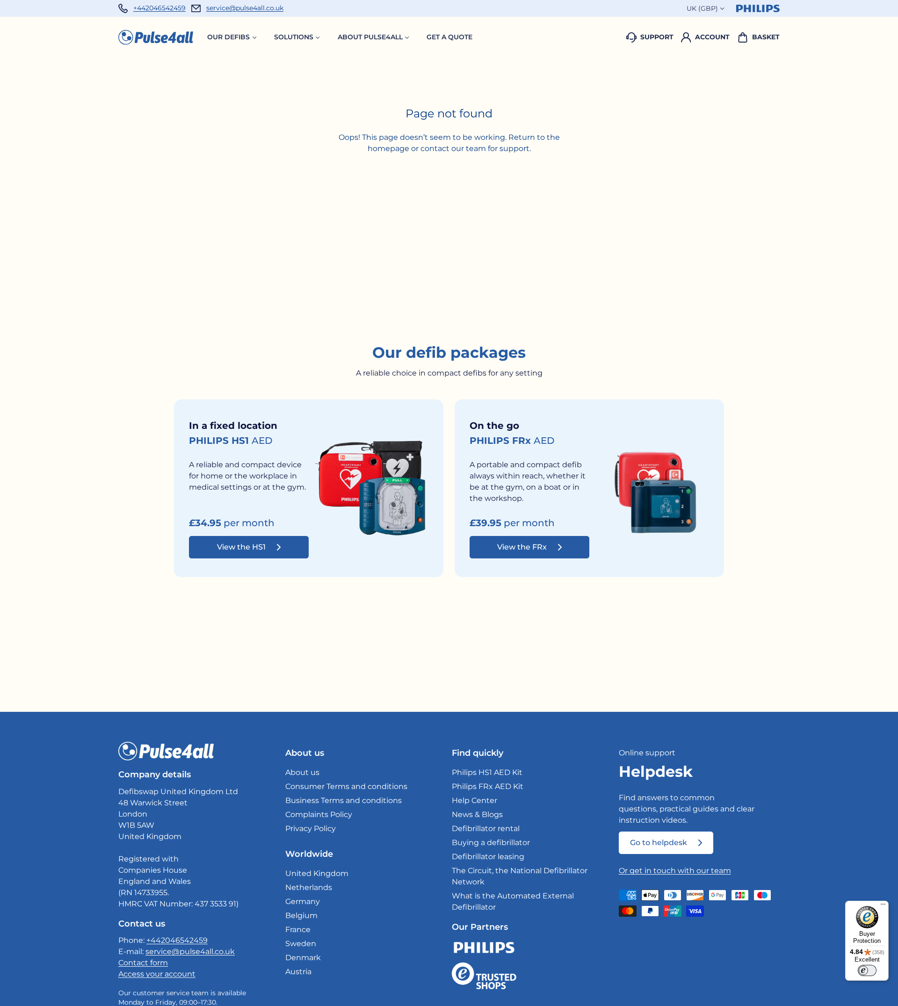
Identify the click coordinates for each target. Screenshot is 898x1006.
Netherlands (308, 887)
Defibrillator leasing (488, 856)
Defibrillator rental (486, 828)
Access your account (157, 974)
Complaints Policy (318, 814)
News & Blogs (477, 814)
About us (302, 772)
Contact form (143, 962)
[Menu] (883, 906)
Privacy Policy (310, 828)
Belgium (301, 915)
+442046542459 (159, 8)
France (298, 929)
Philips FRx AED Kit (487, 786)
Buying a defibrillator (491, 842)
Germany (302, 901)
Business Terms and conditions (343, 800)
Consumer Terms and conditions (346, 786)
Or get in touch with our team (675, 870)
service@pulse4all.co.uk (244, 8)
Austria (298, 971)
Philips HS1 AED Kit (487, 772)
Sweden (300, 943)
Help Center (474, 800)
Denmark (303, 957)
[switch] (867, 970)
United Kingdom (316, 873)
